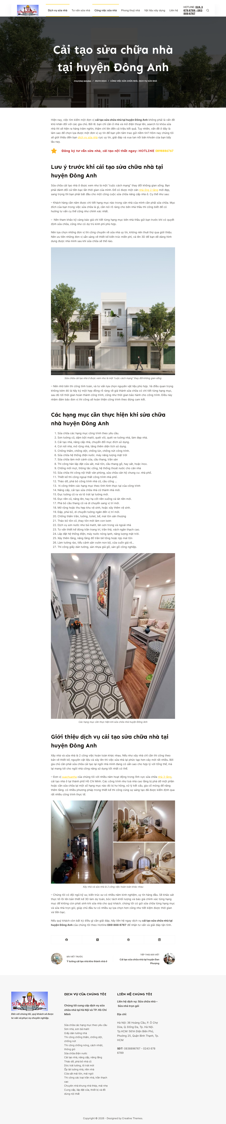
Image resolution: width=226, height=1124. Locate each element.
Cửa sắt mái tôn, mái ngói (78, 1073)
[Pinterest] (128, 939)
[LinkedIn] (159, 939)
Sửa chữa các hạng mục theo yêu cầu (85, 1025)
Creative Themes (132, 1118)
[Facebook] (66, 939)
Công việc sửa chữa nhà (124, 81)
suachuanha (69, 776)
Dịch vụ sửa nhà (57, 10)
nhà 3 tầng (164, 776)
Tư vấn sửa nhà (81, 10)
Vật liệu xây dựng (154, 10)
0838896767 (132, 1048)
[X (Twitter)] (97, 939)
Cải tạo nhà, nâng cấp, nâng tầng (83, 1057)
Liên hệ (173, 10)
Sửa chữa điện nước (75, 1053)
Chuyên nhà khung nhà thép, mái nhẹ (86, 1085)
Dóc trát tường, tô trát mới (79, 1065)
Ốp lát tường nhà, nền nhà (79, 1069)
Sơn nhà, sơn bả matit (76, 1029)
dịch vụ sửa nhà (88, 137)
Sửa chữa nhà (147, 1001)
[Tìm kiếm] (207, 10)
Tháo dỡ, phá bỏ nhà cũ (77, 1061)
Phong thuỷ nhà (130, 10)
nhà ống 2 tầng (148, 190)
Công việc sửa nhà (105, 10)
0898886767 (164, 151)
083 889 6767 (192, 12)
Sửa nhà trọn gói (128, 1006)
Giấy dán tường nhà (75, 1033)
